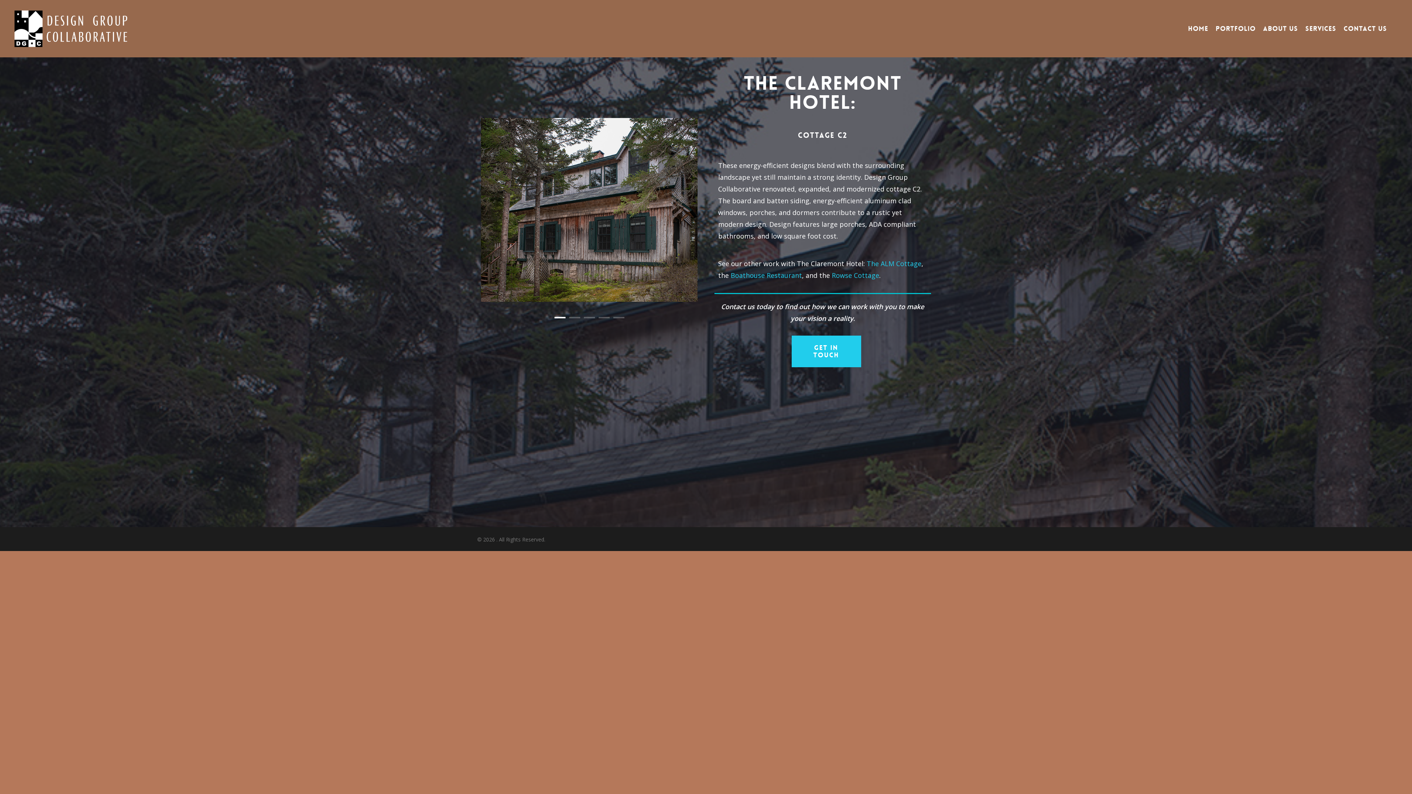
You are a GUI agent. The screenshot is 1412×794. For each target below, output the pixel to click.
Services (1320, 28)
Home (1198, 28)
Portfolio (1236, 28)
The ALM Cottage (894, 263)
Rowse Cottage (855, 275)
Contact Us (1365, 28)
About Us (1280, 28)
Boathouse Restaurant (766, 275)
